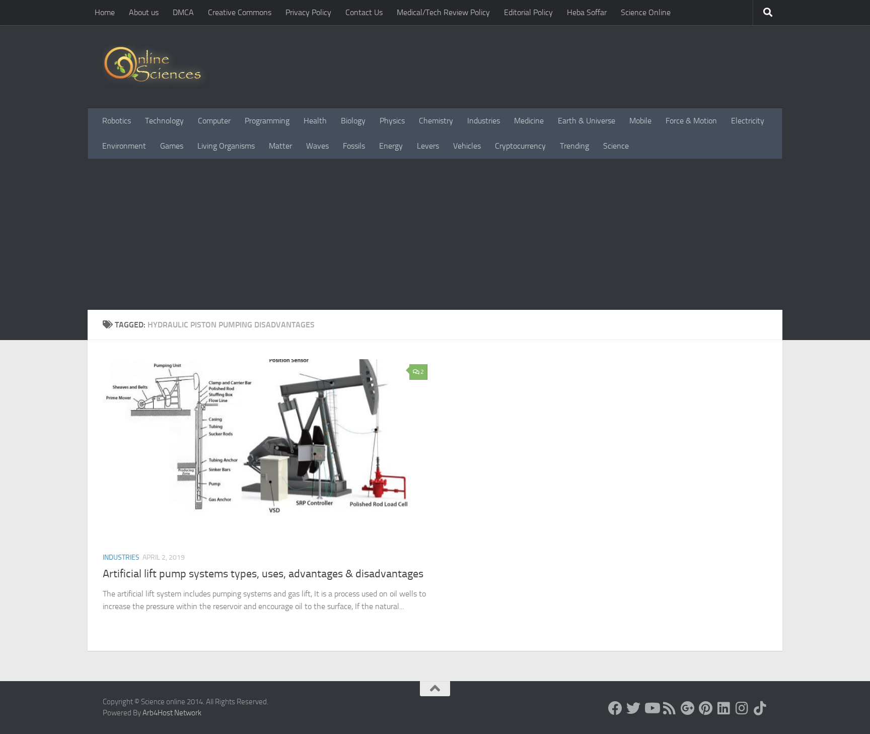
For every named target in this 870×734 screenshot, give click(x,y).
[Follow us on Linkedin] (724, 708)
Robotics (116, 120)
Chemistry (436, 120)
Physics (392, 120)
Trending (574, 146)
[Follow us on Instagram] (742, 708)
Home (105, 12)
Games (171, 146)
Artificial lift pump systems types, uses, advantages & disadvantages (263, 573)
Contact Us (364, 12)
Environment (124, 146)
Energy (391, 146)
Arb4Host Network (171, 712)
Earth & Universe (586, 120)
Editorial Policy (528, 12)
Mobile (640, 120)
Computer (214, 120)
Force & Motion (691, 120)
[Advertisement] (435, 234)
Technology (164, 120)
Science (616, 146)
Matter (280, 146)
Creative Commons (239, 12)
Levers (428, 146)
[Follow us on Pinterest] (706, 708)
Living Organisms (226, 146)
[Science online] (615, 708)
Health (315, 120)
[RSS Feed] (670, 708)
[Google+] (688, 708)
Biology (353, 120)
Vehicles (467, 146)
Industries (483, 120)
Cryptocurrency (520, 146)
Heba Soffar (587, 12)
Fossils (354, 146)
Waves (317, 146)
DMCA (183, 12)
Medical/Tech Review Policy (443, 12)
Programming (267, 120)
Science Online (646, 12)
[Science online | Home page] (156, 66)
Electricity (747, 120)
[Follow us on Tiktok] (760, 708)
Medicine (529, 120)
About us (144, 12)
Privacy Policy (308, 12)
